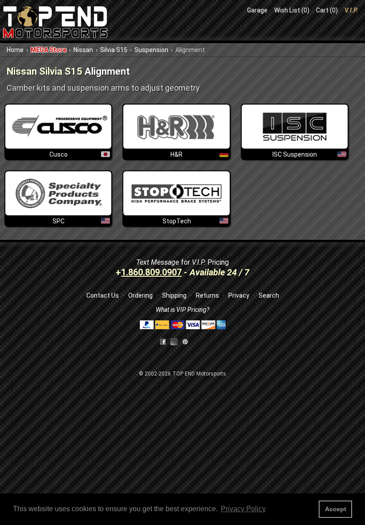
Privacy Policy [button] (243, 509)
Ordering (140, 295)
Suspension (151, 49)
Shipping (174, 295)
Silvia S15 (113, 49)
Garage (257, 10)
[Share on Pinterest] (185, 341)
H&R (176, 154)
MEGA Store (48, 49)
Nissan (83, 49)
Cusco (58, 154)
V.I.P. (351, 10)
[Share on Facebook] (162, 341)
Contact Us (102, 295)
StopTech (176, 221)
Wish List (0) (291, 10)
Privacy (238, 295)
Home (15, 49)
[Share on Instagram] (176, 341)
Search (269, 295)
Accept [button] (335, 509)
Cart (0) (327, 10)
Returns (207, 295)
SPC (59, 221)
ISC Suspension (294, 154)
